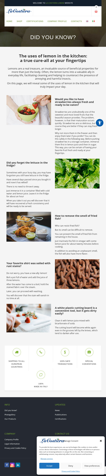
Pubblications (61, 414)
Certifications (60, 419)
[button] (101, 441)
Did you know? (11, 410)
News (57, 410)
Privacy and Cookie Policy (71, 471)
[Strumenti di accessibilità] (99, 123)
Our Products (10, 419)
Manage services (47, 459)
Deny (70, 465)
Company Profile (12, 439)
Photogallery (10, 414)
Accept (49, 465)
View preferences (92, 465)
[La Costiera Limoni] (19, 11)
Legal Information (12, 444)
